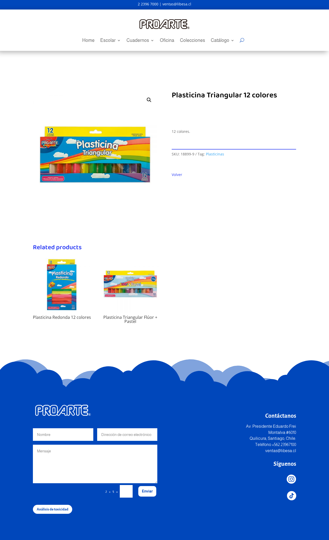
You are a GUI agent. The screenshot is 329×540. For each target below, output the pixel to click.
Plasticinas (215, 154)
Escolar (108, 41)
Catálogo (220, 41)
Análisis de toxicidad (52, 509)
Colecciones (192, 41)
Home (88, 41)
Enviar (147, 491)
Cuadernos (137, 41)
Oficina (167, 41)
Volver (177, 174)
